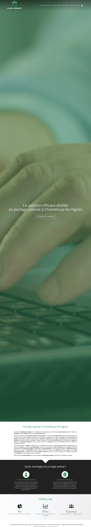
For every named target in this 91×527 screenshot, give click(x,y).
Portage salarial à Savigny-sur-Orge (18, 524)
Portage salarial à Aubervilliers (53, 524)
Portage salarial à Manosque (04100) (36, 524)
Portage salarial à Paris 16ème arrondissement (72, 524)
